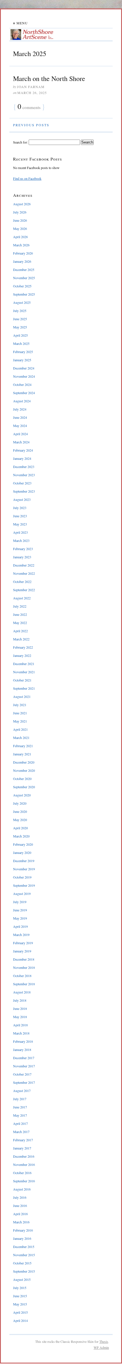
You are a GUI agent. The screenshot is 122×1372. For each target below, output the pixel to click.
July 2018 (19, 1000)
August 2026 (22, 204)
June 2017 (20, 1107)
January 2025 (22, 360)
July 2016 (19, 1197)
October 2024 (22, 384)
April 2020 (20, 828)
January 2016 (22, 1238)
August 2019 (22, 893)
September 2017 (24, 1082)
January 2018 (22, 1049)
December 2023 (23, 466)
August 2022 (22, 598)
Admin (101, 1347)
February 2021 (23, 745)
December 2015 (23, 1246)
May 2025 (20, 327)
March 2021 (21, 737)
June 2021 (20, 713)
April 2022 (20, 631)
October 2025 (22, 286)
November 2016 (24, 1164)
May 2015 (20, 1304)
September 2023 (24, 491)
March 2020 (21, 836)
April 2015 (20, 1312)
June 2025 (20, 319)
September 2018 (24, 984)
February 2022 (23, 647)
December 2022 (23, 565)
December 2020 (23, 762)
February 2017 (23, 1140)
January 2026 (22, 261)
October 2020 (22, 778)
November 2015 (24, 1255)
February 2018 (23, 1041)
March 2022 (21, 639)
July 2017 (19, 1099)
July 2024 (19, 409)
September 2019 (24, 885)
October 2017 (22, 1074)
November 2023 (24, 475)
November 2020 (24, 770)
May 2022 (20, 622)
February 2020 (23, 844)
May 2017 (20, 1115)
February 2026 (23, 253)
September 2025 (24, 294)
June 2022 (20, 614)
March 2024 (21, 442)
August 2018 (22, 992)
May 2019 (20, 918)
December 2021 (23, 663)
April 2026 (20, 236)
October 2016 (22, 1172)
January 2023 (22, 557)
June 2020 (20, 811)
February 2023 (23, 548)
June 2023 (20, 516)
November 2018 (24, 967)
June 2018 (20, 1008)
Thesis (103, 1341)
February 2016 (23, 1230)
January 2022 (22, 655)
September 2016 (24, 1181)
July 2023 (19, 507)
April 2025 (20, 335)
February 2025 (23, 351)
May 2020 (20, 819)
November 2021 (24, 672)
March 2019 (21, 934)
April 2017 (20, 1123)
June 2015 (20, 1296)
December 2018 (23, 959)
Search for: (20, 142)
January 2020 (22, 852)
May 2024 (20, 425)
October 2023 (22, 483)
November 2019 (24, 869)
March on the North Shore (49, 78)
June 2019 (20, 910)
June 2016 (20, 1205)
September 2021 (24, 688)
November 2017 (24, 1066)
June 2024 (20, 417)
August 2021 (22, 696)
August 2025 (22, 302)
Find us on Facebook (27, 178)
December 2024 (23, 368)
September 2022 (24, 589)
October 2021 (22, 680)
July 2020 (19, 803)
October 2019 (22, 877)
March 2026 (21, 245)
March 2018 (21, 1033)
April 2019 (20, 926)
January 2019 (22, 951)
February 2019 (23, 943)
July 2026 (19, 212)
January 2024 (22, 458)
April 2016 (20, 1213)
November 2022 (24, 573)
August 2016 (22, 1189)
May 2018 (20, 1016)
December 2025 (23, 269)
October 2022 (22, 581)
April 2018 (20, 1025)
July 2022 (19, 606)
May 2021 (20, 721)
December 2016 (23, 1156)
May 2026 (20, 228)
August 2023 (22, 499)
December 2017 (23, 1057)
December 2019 (23, 860)
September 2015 (24, 1271)
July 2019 (19, 901)
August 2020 (22, 795)
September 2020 (24, 787)
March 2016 (21, 1222)
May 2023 (20, 524)
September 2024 (24, 392)
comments (29, 107)
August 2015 (22, 1279)
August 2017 (22, 1090)
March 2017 (21, 1131)
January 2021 (22, 754)
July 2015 (19, 1287)
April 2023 (20, 532)
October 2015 (22, 1263)
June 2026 (20, 220)
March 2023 (21, 540)
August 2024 (22, 401)
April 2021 (20, 729)
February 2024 (23, 450)
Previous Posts (31, 125)
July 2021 (19, 704)
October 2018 (22, 975)
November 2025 (24, 277)
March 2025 (21, 343)
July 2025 (19, 310)
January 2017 (22, 1148)
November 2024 (24, 376)
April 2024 (20, 433)
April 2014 (20, 1320)
